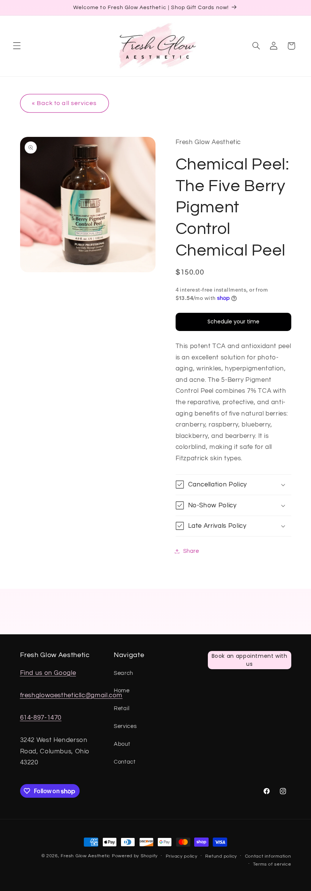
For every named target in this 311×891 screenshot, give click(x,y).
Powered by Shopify (135, 856)
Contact (124, 762)
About (122, 744)
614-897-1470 (41, 717)
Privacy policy (182, 856)
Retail (122, 708)
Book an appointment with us (249, 660)
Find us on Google (48, 673)
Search (123, 673)
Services (125, 726)
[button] (16, 46)
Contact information (268, 856)
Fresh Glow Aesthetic (85, 856)
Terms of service (272, 864)
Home (122, 690)
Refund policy (221, 856)
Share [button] (191, 551)
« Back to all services (64, 103)
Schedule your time (233, 321)
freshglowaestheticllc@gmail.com (71, 695)
